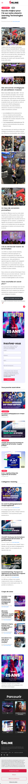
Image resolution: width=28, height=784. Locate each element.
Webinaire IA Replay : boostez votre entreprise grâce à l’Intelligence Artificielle (7, 627)
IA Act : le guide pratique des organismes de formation (9, 473)
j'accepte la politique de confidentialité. (9, 375)
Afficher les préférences (14, 778)
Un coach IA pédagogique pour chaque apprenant (12, 414)
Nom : (5, 360)
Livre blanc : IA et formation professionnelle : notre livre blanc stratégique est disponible (6, 600)
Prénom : (6, 355)
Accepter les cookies (14, 770)
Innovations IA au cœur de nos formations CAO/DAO (6, 640)
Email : (5, 350)
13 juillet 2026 (5, 476)
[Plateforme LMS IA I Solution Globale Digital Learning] (14, 2)
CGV (12, 752)
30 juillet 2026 (5, 417)
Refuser (14, 774)
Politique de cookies (13, 782)
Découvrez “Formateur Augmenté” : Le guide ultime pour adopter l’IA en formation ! (7, 614)
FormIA (4, 470)
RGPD (10, 752)
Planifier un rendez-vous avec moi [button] (13, 298)
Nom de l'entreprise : (9, 365)
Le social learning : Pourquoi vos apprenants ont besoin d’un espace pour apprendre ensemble (13, 573)
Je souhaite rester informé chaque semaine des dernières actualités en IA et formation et (11, 373)
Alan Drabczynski (16, 21)
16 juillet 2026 (5, 447)
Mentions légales (4, 752)
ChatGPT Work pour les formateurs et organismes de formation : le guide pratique (12, 444)
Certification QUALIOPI (18, 752)
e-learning (6, 7)
